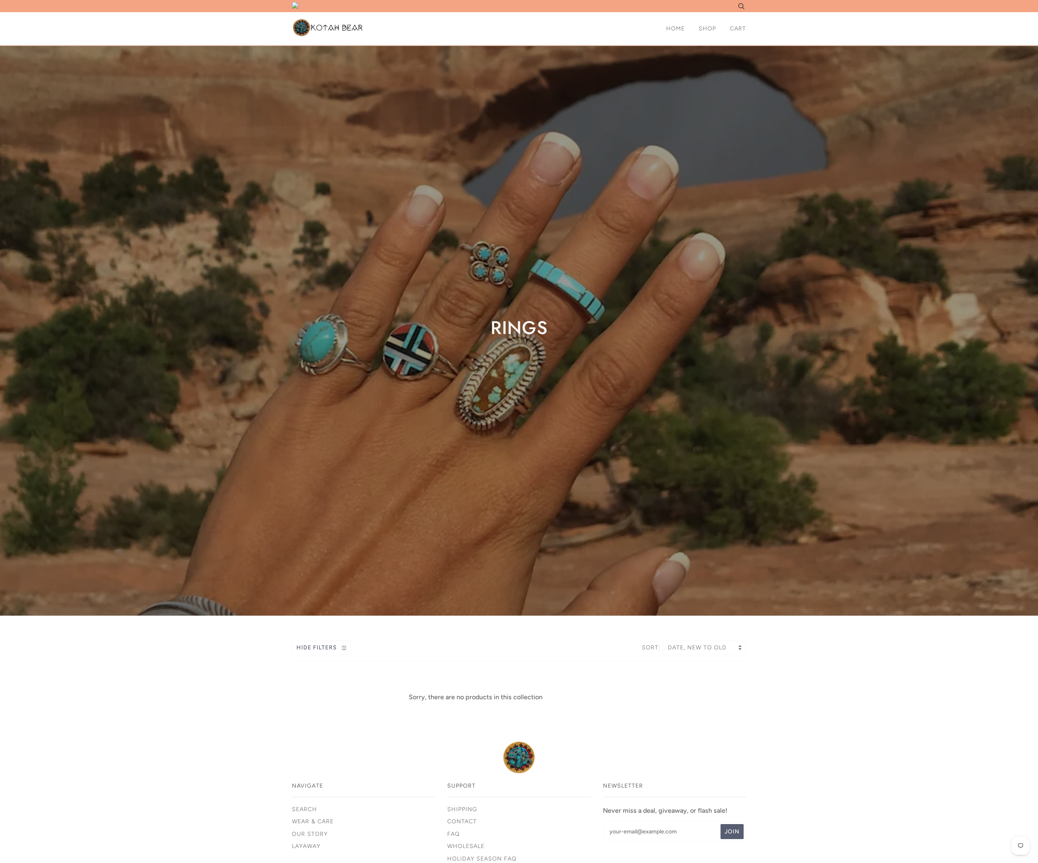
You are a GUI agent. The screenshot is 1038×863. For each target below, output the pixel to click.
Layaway (306, 846)
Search (304, 809)
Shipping (462, 809)
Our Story (310, 834)
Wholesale (466, 846)
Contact (462, 821)
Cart (738, 28)
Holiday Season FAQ (482, 858)
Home (675, 28)
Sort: (652, 647)
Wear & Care (313, 821)
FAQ (453, 834)
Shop (707, 28)
